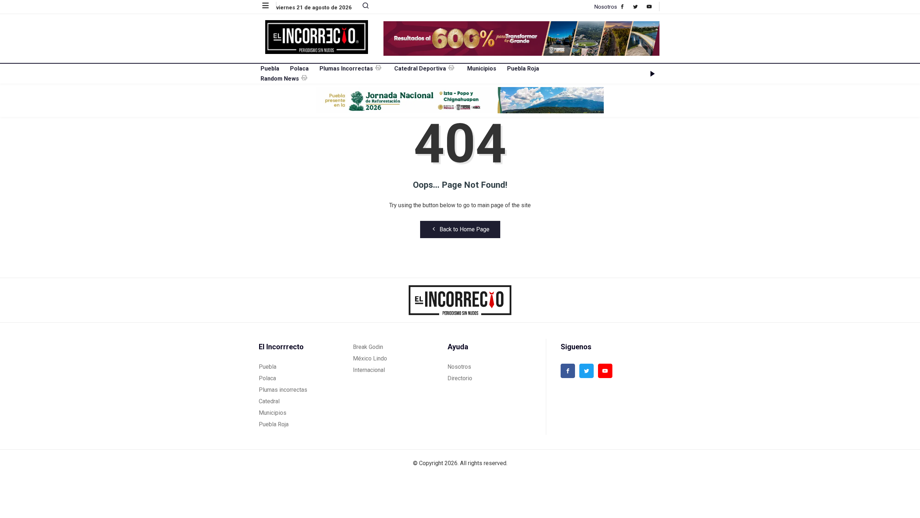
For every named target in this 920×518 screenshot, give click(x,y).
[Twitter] (639, 6)
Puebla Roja (523, 68)
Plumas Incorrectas (346, 68)
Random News (280, 78)
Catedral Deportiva (420, 68)
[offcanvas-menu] (269, 6)
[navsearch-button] (362, 7)
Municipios (481, 68)
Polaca (299, 68)
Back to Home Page (464, 229)
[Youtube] (653, 6)
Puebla (270, 68)
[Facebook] (626, 6)
